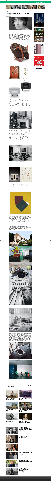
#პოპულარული (37, 2)
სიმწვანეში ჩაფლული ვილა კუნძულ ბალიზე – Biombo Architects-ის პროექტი (25, 410)
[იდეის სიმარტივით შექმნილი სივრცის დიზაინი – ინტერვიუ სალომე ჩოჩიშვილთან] (33, 7)
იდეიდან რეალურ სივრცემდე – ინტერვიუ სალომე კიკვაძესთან (24, 444)
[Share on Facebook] (6, 18)
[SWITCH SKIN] (43, 4)
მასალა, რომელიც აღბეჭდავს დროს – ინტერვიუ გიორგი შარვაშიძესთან (25, 453)
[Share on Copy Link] (6, 21)
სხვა (6, 419)
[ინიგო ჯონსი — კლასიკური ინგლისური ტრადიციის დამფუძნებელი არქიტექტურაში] (25, 416)
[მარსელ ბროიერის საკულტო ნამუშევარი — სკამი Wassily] (12, 416)
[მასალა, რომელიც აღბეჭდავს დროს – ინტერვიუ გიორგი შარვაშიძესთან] (12, 455)
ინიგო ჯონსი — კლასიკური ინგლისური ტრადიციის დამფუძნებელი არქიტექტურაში (24, 421)
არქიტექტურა (7, 408)
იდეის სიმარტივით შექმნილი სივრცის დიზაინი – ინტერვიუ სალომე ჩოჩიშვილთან (33, 8)
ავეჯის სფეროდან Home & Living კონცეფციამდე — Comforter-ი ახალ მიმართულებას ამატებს (9, 8)
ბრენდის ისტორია (21, 397)
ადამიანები (7, 397)
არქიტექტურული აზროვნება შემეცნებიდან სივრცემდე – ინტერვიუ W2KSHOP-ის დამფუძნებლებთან (24, 470)
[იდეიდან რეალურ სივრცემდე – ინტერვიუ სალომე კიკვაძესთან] (12, 447)
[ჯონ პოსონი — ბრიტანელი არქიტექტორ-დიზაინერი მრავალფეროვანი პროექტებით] (12, 394)
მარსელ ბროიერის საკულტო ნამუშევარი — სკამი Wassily (11, 421)
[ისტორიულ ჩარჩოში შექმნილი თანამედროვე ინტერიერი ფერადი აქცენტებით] (25, 7)
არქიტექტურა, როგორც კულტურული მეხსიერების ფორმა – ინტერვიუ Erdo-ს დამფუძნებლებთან (17, 8)
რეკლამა (6, 0)
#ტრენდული (43, 2)
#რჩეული (41, 2)
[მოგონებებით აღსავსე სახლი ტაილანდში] (12, 405)
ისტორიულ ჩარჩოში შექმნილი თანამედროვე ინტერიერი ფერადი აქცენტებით (25, 8)
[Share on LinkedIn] (6, 19)
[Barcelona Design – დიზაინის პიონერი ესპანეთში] (25, 394)
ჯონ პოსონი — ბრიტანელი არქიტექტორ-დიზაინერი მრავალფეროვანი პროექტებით (11, 399)
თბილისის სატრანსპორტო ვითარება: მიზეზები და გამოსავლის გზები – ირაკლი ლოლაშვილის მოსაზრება (25, 461)
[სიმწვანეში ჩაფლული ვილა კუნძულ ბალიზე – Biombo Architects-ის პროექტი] (25, 405)
